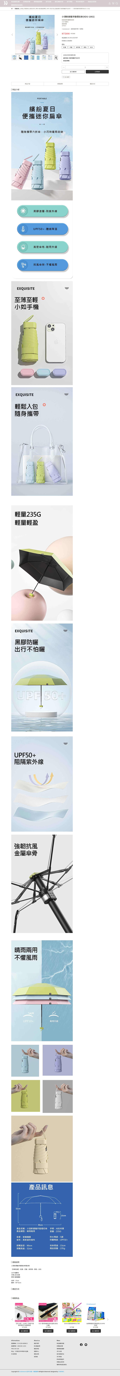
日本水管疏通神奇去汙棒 (72, 1323)
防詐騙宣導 (37, 1346)
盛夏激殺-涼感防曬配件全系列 (71, 58)
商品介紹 (27, 84)
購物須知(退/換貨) (17, 5)
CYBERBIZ (61, 1371)
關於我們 (36, 1343)
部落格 (36, 1356)
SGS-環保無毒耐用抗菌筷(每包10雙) (48, 1324)
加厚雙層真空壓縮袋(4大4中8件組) (95, 1324)
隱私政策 (36, 1354)
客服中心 (36, 1351)
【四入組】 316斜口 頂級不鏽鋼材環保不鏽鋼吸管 (24, 1324)
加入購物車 (73, 72)
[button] (57, 35)
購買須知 (36, 1349)
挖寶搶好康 (26, 2)
